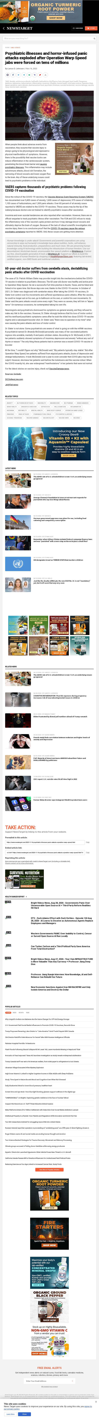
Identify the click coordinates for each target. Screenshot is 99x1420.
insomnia (45, 83)
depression (16, 83)
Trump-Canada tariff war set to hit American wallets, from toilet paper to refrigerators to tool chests (42, 1061)
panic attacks (23, 85)
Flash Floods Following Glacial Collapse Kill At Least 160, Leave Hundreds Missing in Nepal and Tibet (42, 1049)
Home (7, 47)
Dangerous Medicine (29, 407)
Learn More (11, 1414)
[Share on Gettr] (40, 74)
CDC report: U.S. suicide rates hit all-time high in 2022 (55, 779)
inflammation (37, 83)
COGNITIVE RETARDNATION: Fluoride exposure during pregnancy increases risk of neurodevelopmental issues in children (60, 697)
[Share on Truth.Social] (35, 74)
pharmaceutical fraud (36, 85)
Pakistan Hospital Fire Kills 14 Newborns (20, 1043)
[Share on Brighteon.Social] (8, 74)
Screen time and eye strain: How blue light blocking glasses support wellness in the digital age (40, 1092)
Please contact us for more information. (19, 863)
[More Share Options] (45, 74)
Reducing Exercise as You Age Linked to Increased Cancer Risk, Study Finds (33, 1164)
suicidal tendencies (67, 85)
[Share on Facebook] (13, 74)
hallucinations (26, 83)
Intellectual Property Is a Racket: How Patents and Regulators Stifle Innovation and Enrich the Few (41, 1116)
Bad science (15, 47)
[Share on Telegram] (24, 74)
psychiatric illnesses (52, 85)
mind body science (74, 83)
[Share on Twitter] (18, 74)
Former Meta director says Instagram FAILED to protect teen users (60, 800)
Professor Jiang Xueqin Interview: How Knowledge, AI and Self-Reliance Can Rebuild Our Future (62, 975)
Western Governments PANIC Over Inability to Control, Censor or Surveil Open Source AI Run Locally (61, 934)
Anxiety (12, 81)
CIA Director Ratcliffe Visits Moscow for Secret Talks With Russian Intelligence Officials (37, 1037)
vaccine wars (14, 87)
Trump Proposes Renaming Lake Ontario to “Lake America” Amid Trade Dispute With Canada (39, 1031)
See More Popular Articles (49, 1170)
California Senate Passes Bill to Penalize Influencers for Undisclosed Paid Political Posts (37, 1158)
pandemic (13, 85)
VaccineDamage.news (59, 369)
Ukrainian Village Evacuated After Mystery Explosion (24, 1068)
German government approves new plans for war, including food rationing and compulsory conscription (60, 519)
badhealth (35, 81)
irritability (53, 83)
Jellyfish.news (11, 385)
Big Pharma (53, 81)
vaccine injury (48, 418)
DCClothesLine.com (14, 379)
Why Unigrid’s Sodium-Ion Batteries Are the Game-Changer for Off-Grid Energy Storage (37, 1019)
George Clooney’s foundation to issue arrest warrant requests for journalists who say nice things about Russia (60, 499)
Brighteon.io (77, 251)
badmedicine (44, 81)
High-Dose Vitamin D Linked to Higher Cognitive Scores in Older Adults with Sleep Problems (39, 1074)
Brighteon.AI (54, 254)
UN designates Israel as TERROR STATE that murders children (58, 560)
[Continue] (72, 1381)
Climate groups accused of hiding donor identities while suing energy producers (35, 1146)
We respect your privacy (49, 1386)
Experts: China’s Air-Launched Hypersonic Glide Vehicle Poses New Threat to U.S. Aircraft (38, 1152)
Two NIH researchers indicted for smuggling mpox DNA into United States (32, 1122)
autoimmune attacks (23, 81)
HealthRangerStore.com (61, 256)
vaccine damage (81, 85)
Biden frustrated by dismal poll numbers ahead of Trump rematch (60, 717)
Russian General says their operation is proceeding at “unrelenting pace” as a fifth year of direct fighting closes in (47, 1128)
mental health (62, 83)
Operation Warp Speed (74, 410)
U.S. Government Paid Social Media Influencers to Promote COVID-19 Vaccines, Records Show (40, 1025)
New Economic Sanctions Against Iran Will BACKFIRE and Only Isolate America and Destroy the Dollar (60, 988)
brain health (74, 81)
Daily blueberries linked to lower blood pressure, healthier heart (28, 1086)
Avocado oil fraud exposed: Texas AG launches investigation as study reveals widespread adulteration (43, 1055)
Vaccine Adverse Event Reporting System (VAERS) (70, 197)
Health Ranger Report (14, 897)
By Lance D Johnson (14, 68)
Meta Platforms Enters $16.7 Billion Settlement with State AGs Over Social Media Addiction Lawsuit (41, 1110)
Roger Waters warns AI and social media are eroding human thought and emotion (35, 1134)
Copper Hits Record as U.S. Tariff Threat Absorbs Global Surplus (29, 1104)
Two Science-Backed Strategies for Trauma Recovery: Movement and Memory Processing (38, 1140)
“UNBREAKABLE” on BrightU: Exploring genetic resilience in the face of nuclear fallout (36, 1098)
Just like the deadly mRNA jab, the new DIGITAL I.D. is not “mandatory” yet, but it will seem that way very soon (62, 582)
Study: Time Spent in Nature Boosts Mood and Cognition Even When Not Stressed (35, 1080)
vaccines (23, 87)
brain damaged (63, 81)
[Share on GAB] (29, 74)
